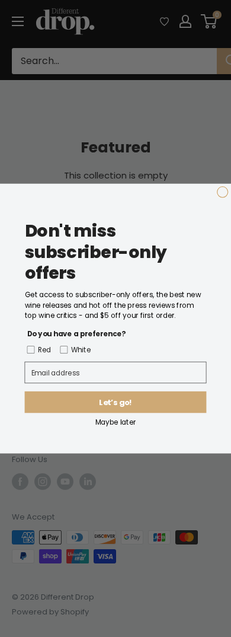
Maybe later (115, 422)
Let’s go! (115, 402)
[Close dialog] (222, 192)
